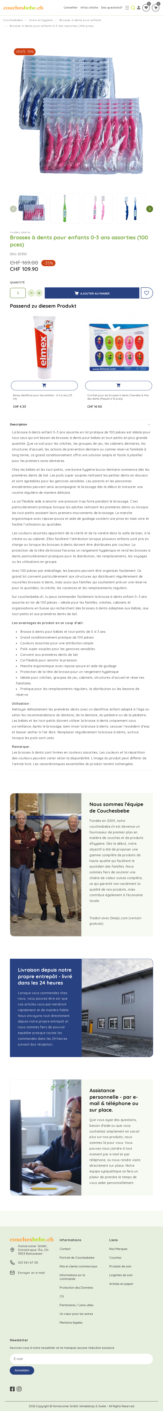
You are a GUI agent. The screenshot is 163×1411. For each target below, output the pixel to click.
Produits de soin (120, 1266)
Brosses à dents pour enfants (80, 20)
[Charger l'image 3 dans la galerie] (98, 208)
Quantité (17, 282)
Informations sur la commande (72, 1277)
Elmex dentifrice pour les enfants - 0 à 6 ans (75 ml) (42, 397)
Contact (65, 1249)
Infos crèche (89, 7)
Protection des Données (76, 1287)
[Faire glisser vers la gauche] (13, 209)
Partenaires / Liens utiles (76, 1305)
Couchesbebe (13, 20)
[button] (127, 8)
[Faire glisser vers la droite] (149, 209)
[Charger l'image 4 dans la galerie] (131, 208)
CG (62, 1296)
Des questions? (111, 7)
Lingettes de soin (121, 1275)
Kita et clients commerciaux (78, 1266)
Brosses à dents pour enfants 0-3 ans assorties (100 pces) (52, 26)
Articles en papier (121, 1284)
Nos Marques (118, 1249)
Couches (115, 1257)
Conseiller (71, 7)
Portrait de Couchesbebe (77, 1257)
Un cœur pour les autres (76, 1314)
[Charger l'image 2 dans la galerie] (65, 208)
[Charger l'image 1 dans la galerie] (32, 208)
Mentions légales (71, 1322)
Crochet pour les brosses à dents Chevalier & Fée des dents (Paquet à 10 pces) (118, 397)
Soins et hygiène (41, 20)
